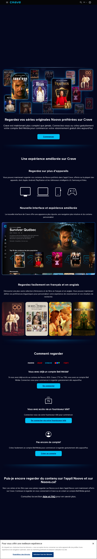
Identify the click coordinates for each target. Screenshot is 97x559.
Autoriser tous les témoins (42, 554)
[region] (48, 549)
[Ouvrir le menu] (7, 2)
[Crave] (44, 2)
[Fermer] (93, 543)
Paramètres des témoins (21, 554)
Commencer (48, 137)
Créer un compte (48, 453)
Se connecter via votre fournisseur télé (48, 420)
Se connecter (49, 386)
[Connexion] (89, 2)
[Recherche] (80, 2)
